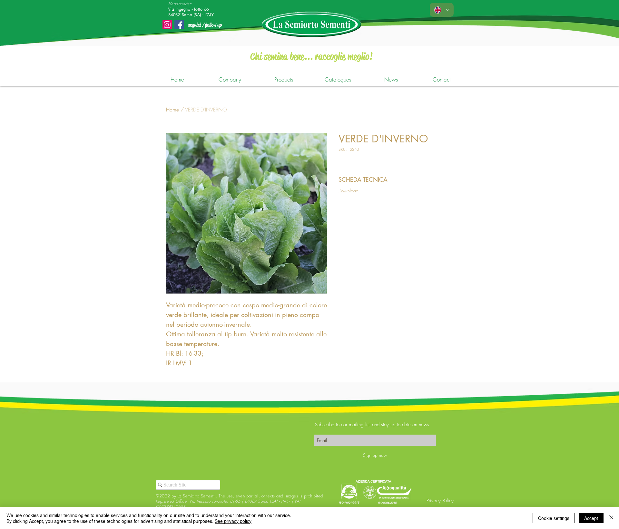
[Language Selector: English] (442, 10)
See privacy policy (233, 521)
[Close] (611, 518)
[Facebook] (179, 24)
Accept (591, 518)
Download (349, 191)
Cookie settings (553, 518)
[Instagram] (167, 24)
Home (172, 109)
